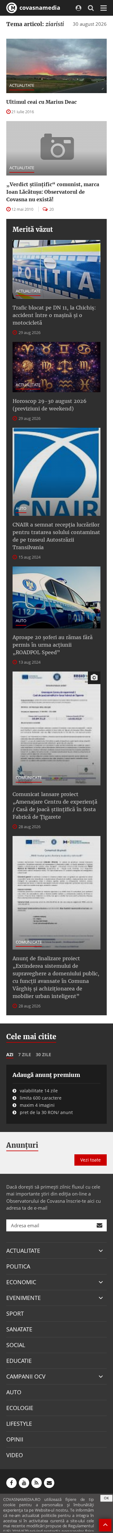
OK (106, 1498)
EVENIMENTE (23, 1298)
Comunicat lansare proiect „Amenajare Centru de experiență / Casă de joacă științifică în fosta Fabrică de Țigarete (55, 805)
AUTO (21, 508)
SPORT (15, 1313)
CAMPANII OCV (26, 1376)
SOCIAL (15, 1345)
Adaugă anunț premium (46, 1075)
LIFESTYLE (19, 1423)
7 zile (24, 1054)
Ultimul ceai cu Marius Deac (41, 102)
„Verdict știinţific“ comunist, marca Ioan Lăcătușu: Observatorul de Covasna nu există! (52, 192)
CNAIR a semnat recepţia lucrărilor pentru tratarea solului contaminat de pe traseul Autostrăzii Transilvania (56, 535)
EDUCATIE (19, 1360)
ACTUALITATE (21, 85)
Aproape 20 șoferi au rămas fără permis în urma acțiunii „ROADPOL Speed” (53, 644)
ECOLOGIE (19, 1408)
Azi (9, 1054)
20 (51, 209)
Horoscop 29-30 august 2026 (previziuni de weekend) (50, 405)
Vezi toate (90, 1160)
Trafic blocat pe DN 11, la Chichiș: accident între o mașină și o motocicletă (54, 315)
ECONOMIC (21, 1282)
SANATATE (19, 1329)
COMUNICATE (29, 777)
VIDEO (14, 1455)
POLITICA (18, 1266)
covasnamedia (39, 7)
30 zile (43, 1054)
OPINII (14, 1439)
